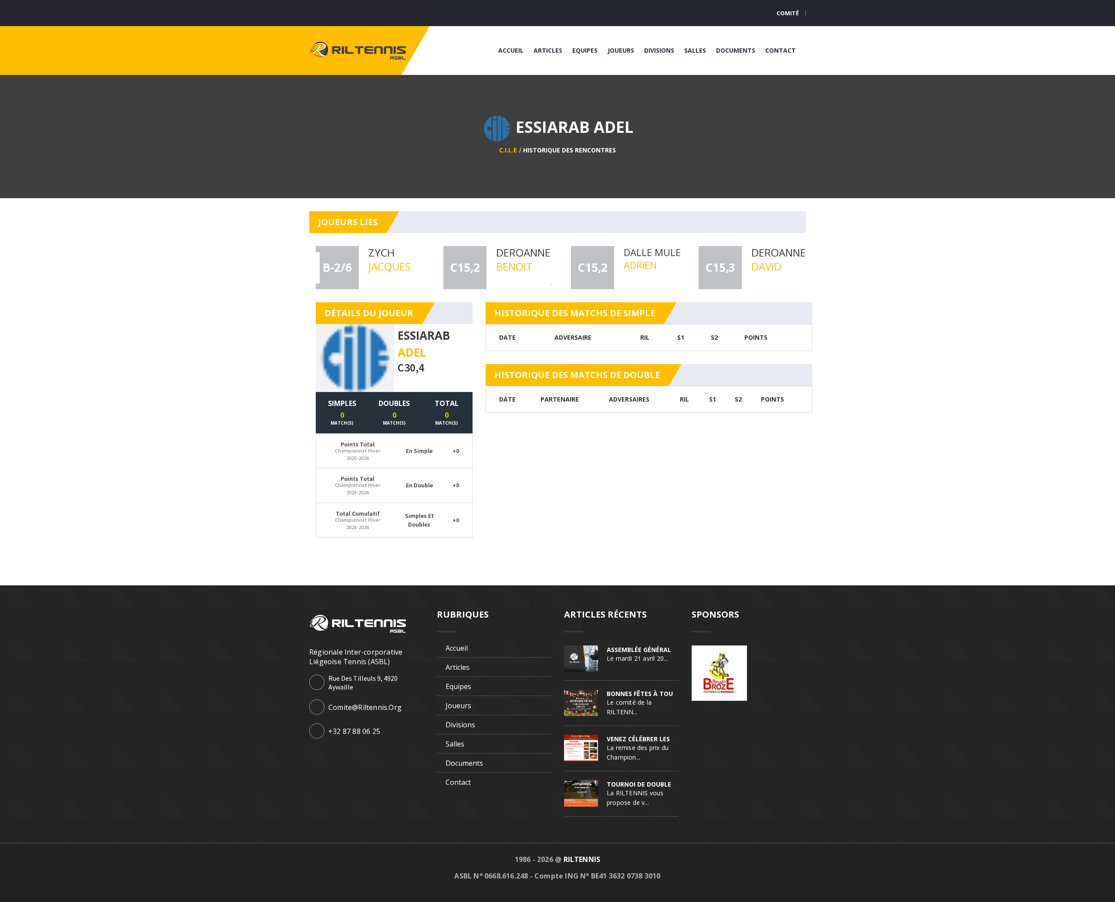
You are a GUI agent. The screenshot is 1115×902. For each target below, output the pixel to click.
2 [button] (564, 284)
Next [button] (822, 268)
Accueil (511, 50)
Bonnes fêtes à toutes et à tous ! (664, 693)
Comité (788, 13)
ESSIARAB (424, 335)
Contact (780, 50)
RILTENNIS (582, 859)
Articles (548, 50)
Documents (735, 50)
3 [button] (577, 284)
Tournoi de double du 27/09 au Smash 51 (674, 784)
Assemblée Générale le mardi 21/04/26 (670, 649)
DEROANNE (523, 252)
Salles (695, 50)
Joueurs (621, 50)
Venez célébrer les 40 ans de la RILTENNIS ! (678, 739)
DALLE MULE (652, 252)
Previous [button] (305, 268)
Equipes (585, 50)
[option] (373, 267)
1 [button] (551, 284)
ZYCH (381, 252)
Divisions (659, 50)
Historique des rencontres (569, 150)
